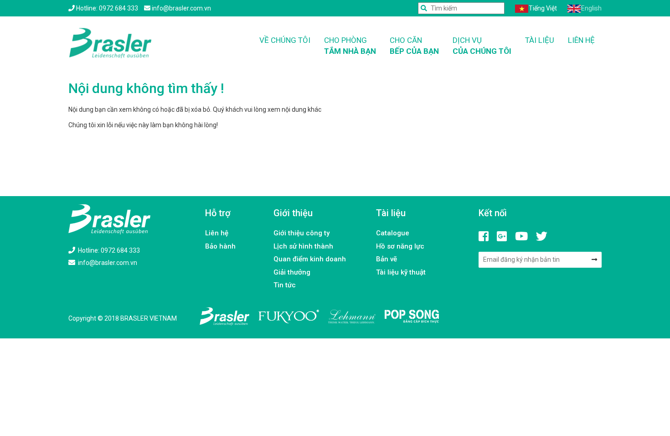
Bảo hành (220, 246)
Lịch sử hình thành (303, 246)
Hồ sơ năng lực (400, 246)
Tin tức (284, 285)
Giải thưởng (291, 272)
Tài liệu (539, 40)
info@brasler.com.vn (107, 262)
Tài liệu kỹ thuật (401, 272)
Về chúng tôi (284, 40)
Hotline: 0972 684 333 (108, 250)
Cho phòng (350, 46)
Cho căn (414, 46)
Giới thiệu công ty (301, 233)
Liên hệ (581, 40)
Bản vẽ (386, 259)
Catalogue (392, 233)
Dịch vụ (482, 46)
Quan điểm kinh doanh (309, 259)
